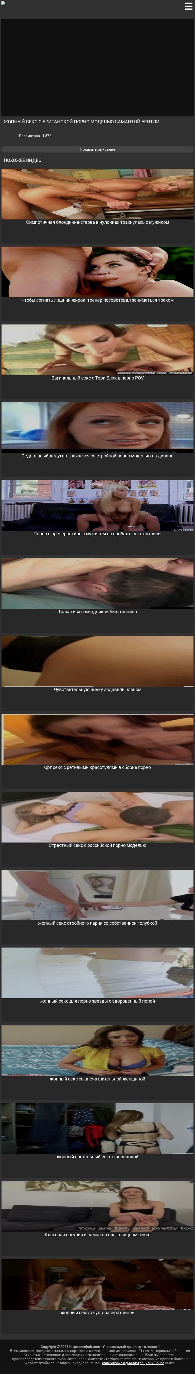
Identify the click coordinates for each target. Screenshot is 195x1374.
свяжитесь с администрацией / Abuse (133, 1363)
